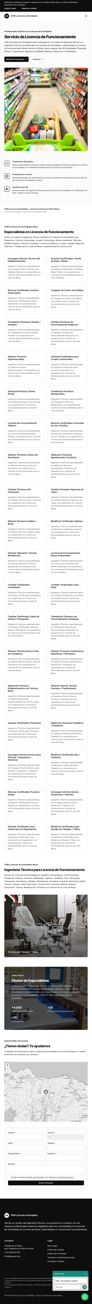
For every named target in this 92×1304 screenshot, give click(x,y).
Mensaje (12, 1164)
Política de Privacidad (35, 1177)
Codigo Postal (14, 1153)
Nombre (12, 1133)
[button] (46, 1092)
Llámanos (37, 59)
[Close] (85, 1274)
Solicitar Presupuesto (15, 59)
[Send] (85, 1287)
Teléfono (51, 1143)
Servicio (51, 1133)
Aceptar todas (10, 8)
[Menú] (86, 16)
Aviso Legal (52, 1246)
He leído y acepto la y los (42, 1177)
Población (52, 1153)
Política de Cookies (55, 1250)
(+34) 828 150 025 (12, 1252)
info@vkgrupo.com (12, 1256)
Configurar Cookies (55, 1261)
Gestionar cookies (29, 8)
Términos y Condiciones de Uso (61, 1177)
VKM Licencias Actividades (24, 16)
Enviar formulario (46, 1183)
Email (11, 1143)
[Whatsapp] (84, 1296)
